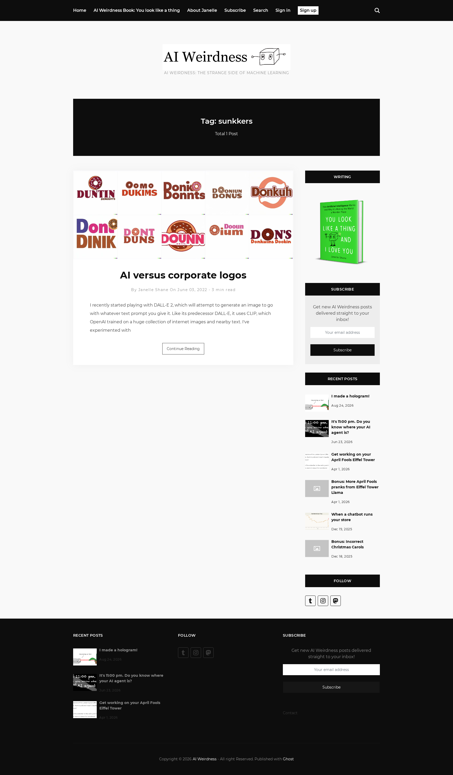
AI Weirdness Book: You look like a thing (137, 10)
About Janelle (202, 10)
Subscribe (235, 10)
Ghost (288, 759)
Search (260, 10)
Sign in (283, 10)
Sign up (308, 10)
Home (79, 10)
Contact (290, 713)
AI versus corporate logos (183, 275)
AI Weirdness (205, 759)
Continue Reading (183, 348)
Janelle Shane (153, 289)
